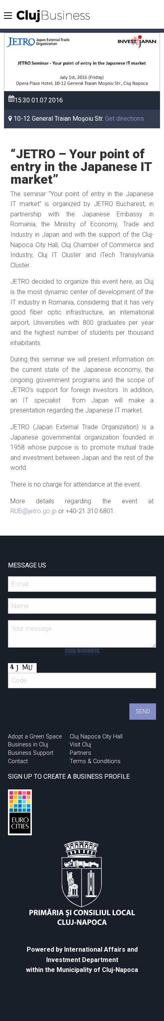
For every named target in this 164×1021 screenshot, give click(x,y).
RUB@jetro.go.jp (33, 511)
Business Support (30, 753)
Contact (18, 761)
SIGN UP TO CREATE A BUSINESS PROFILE (69, 776)
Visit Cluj (80, 744)
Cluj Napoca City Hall (96, 736)
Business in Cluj (28, 744)
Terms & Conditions (95, 761)
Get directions (124, 118)
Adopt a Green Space (35, 736)
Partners (80, 753)
